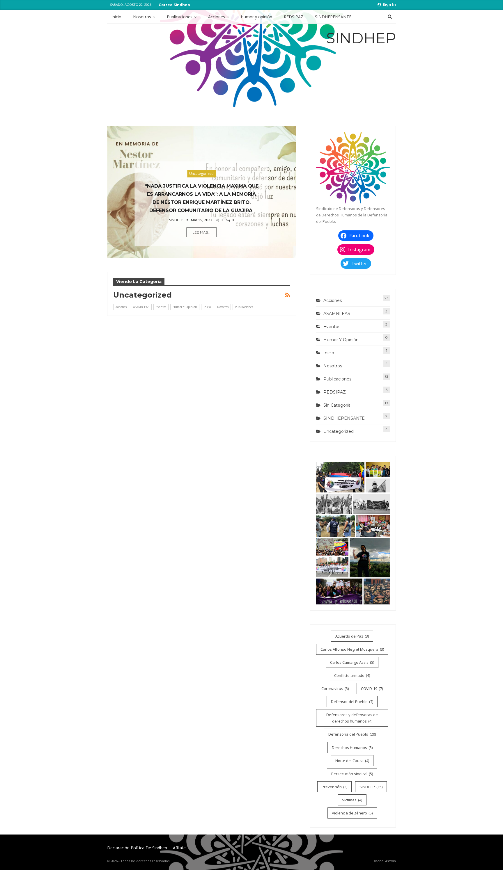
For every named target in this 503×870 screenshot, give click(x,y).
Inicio (116, 16)
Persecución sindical (352, 773)
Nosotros (142, 16)
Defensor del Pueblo (352, 701)
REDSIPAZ (293, 16)
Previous (110, 187)
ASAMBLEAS (141, 307)
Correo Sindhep (174, 5)
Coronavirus (335, 688)
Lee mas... (201, 232)
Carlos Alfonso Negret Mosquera (352, 649)
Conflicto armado (352, 675)
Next (293, 187)
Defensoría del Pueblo (352, 734)
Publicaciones (179, 16)
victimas (352, 800)
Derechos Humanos (352, 747)
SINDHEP (370, 786)
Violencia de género (352, 813)
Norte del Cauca (352, 760)
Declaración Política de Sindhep (137, 848)
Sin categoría (336, 405)
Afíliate (179, 848)
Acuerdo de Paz (352, 636)
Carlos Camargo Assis (352, 662)
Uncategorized (201, 173)
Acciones (216, 16)
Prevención (334, 786)
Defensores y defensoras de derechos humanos (352, 718)
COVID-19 (372, 688)
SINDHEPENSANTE (333, 16)
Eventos (161, 307)
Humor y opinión (256, 16)
